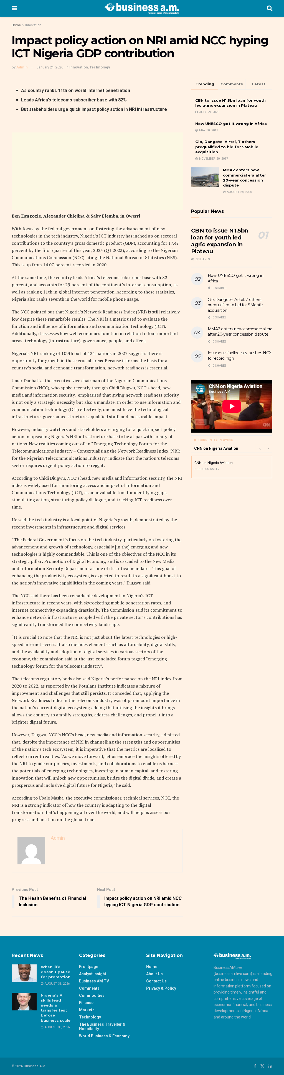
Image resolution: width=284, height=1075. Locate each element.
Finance (86, 1002)
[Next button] (268, 448)
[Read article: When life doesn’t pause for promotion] (24, 973)
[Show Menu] (14, 8)
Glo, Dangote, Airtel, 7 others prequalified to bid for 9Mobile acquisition (226, 146)
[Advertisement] (97, 171)
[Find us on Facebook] (255, 1066)
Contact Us (156, 981)
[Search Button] (269, 8)
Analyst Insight (92, 974)
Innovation (33, 25)
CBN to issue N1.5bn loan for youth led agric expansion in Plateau (219, 241)
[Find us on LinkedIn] (270, 1066)
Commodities (92, 995)
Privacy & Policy (161, 988)
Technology (100, 67)
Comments (89, 988)
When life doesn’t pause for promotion (55, 972)
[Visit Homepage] (142, 8)
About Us (154, 974)
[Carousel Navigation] (264, 448)
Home (16, 25)
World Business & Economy (104, 1036)
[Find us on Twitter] (262, 1066)
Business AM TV (94, 981)
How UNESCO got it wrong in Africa (231, 123)
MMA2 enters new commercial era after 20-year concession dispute (240, 331)
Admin (22, 67)
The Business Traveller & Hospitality (102, 1026)
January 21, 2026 (50, 67)
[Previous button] (260, 448)
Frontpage (88, 966)
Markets (87, 1010)
